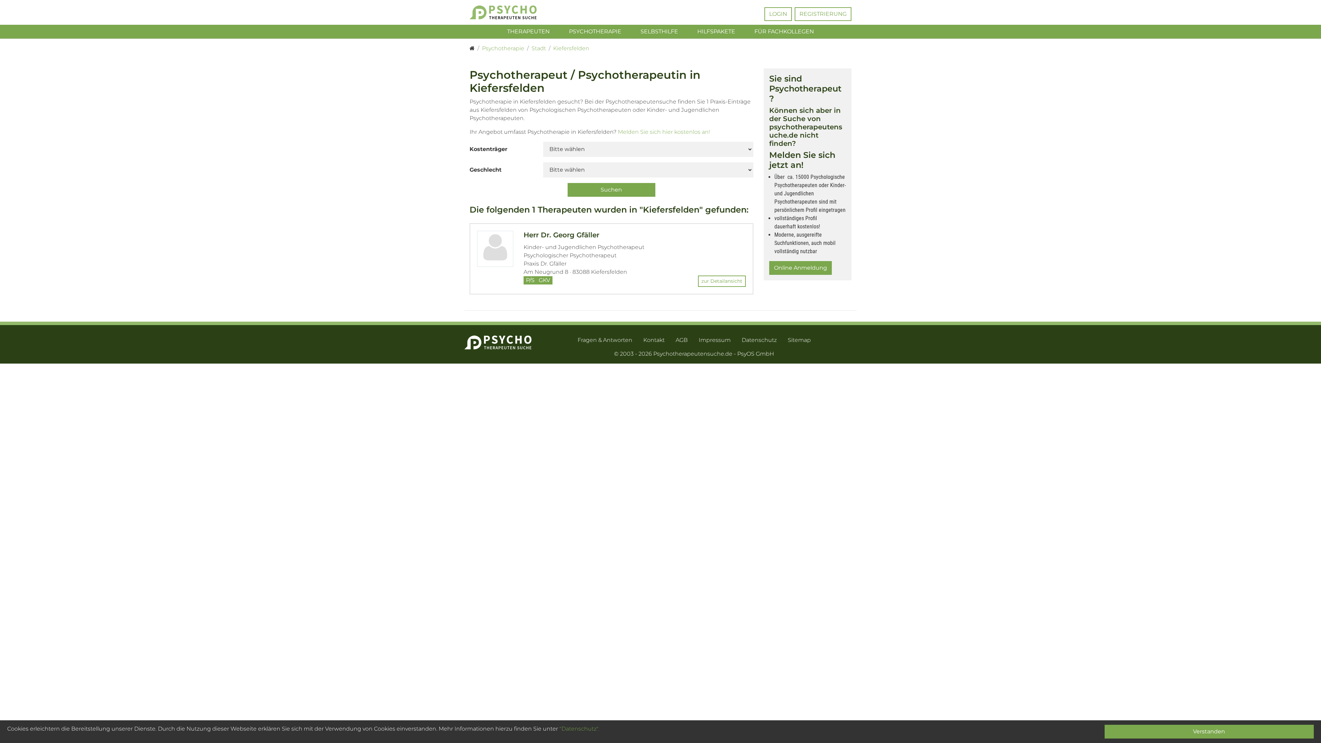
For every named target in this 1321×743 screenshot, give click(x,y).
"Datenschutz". (579, 728)
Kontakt (654, 340)
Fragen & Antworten (605, 340)
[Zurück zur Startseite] (513, 12)
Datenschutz (759, 340)
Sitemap (799, 340)
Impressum (715, 340)
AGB (682, 340)
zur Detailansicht (721, 281)
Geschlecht (486, 169)
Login (778, 14)
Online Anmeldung (800, 268)
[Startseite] (472, 48)
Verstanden (1209, 731)
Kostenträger (488, 149)
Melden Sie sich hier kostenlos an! (664, 132)
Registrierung (823, 14)
